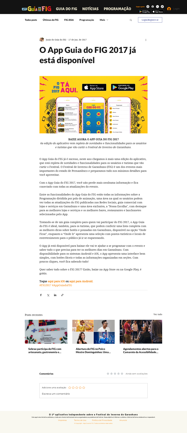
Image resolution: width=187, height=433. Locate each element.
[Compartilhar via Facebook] (40, 295)
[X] (157, 6)
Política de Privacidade (102, 420)
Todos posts (31, 19)
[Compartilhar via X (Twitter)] (48, 295)
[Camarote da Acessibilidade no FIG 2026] (141, 332)
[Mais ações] (146, 39)
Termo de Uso (80, 420)
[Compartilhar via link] (62, 295)
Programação (86, 19)
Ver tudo (158, 314)
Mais (102, 19)
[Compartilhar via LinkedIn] (55, 295)
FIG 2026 (69, 19)
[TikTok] (162, 6)
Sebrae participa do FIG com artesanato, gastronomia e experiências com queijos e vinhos (44, 350)
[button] (130, 20)
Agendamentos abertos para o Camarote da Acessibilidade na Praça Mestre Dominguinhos (140, 350)
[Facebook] (152, 6)
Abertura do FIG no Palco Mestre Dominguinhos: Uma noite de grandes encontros (92, 350)
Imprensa (62, 420)
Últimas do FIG (50, 19)
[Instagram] (147, 6)
